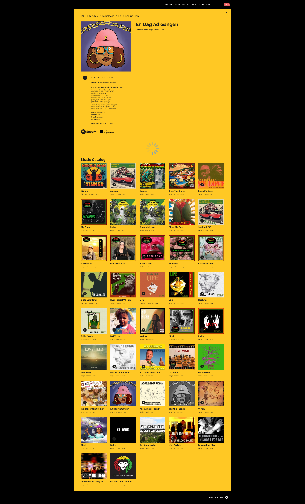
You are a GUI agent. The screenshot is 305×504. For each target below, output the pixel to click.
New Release (107, 16)
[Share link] (227, 12)
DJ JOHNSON (88, 16)
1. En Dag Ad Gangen (102, 77)
